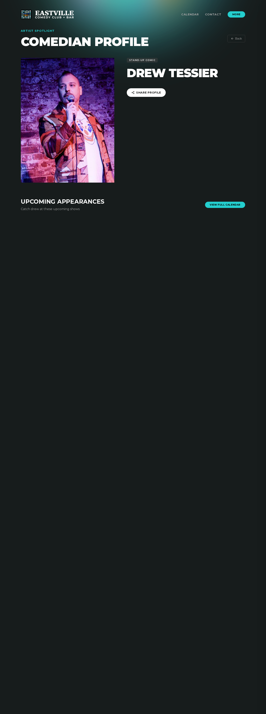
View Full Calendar (225, 204)
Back (238, 38)
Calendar (190, 14)
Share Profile (148, 92)
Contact (213, 14)
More (236, 14)
